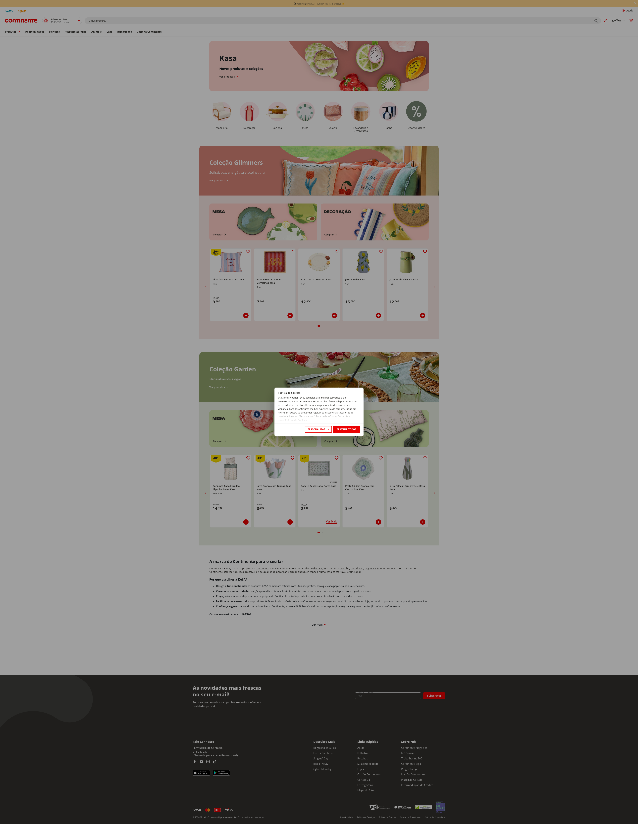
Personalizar (316, 429)
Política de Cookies (296, 420)
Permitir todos (346, 429)
